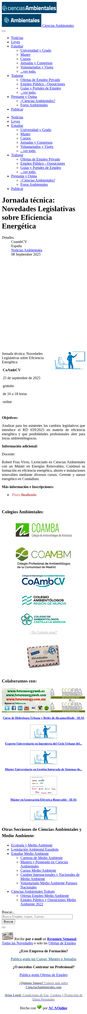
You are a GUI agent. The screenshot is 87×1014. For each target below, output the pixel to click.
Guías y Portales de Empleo (40, 88)
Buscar (8, 921)
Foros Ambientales (34, 105)
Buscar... (8, 912)
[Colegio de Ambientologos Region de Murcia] (43, 599)
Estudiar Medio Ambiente (30, 854)
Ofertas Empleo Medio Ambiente (44, 896)
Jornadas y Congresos (36, 63)
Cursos (25, 59)
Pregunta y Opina (24, 97)
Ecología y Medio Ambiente (31, 845)
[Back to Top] (4, 927)
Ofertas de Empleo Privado (40, 80)
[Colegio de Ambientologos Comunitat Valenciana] (43, 580)
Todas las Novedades (17, 943)
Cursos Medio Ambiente (38, 870)
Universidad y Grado (35, 50)
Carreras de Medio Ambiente (41, 858)
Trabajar (17, 76)
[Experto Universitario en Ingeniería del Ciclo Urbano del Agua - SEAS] (43, 763)
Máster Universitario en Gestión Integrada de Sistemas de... (43, 769)
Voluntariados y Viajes (36, 67)
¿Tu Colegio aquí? (43, 632)
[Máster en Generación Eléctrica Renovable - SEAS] (43, 819)
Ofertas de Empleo (62, 943)
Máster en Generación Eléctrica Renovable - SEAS (43, 799)
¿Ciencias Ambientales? (37, 101)
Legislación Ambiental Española (34, 849)
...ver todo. (28, 71)
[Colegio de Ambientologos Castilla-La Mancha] (43, 619)
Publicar (17, 109)
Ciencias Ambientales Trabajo (33, 891)
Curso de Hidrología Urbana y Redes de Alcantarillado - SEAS (43, 718)
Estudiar (17, 46)
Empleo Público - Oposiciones (42, 84)
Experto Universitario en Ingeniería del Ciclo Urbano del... (43, 743)
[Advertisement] (43, 304)
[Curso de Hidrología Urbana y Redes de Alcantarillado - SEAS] (43, 737)
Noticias (17, 38)
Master (25, 55)
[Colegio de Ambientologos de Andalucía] (43, 530)
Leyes (15, 42)
